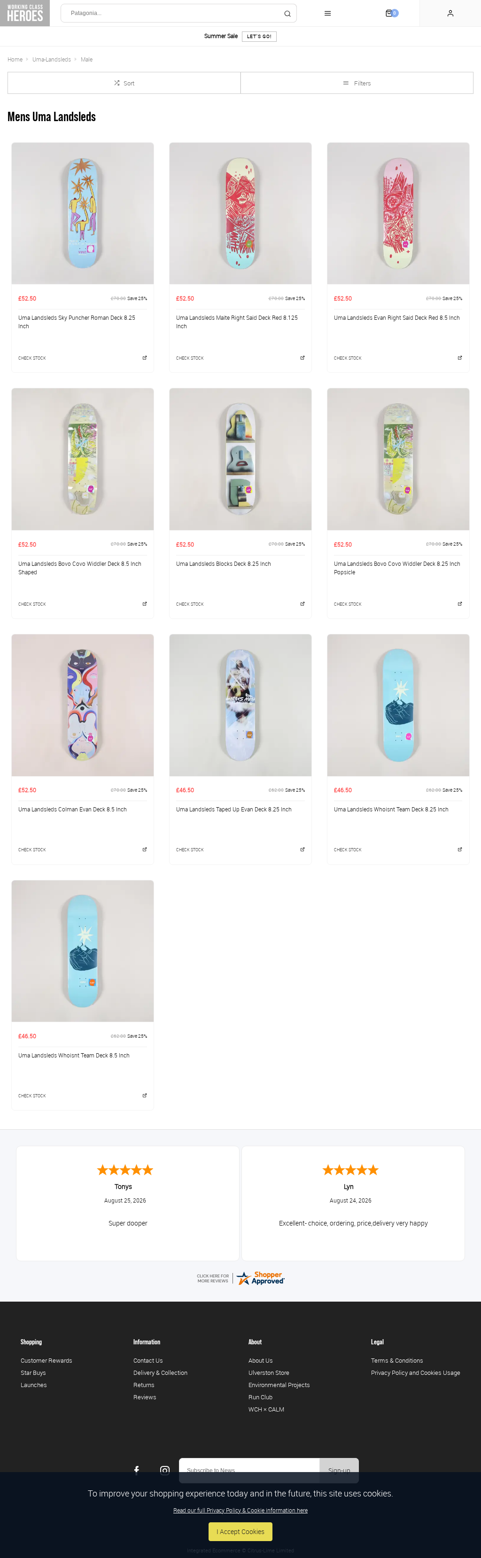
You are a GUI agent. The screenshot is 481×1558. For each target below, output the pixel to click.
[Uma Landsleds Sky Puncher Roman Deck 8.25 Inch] (82, 213)
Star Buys (33, 1372)
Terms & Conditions (397, 1360)
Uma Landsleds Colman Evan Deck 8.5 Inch (72, 809)
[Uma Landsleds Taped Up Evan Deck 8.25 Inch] (240, 705)
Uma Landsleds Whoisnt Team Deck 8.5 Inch (74, 1055)
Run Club (260, 1397)
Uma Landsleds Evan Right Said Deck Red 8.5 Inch (397, 317)
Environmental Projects (279, 1385)
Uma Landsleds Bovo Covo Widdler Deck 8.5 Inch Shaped (79, 568)
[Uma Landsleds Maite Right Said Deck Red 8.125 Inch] (240, 213)
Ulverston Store (268, 1372)
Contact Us (148, 1360)
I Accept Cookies (240, 1531)
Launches (34, 1385)
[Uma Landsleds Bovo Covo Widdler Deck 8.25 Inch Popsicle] (398, 459)
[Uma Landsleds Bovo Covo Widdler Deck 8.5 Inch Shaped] (82, 459)
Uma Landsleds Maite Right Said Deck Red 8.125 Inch (237, 322)
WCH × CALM (266, 1409)
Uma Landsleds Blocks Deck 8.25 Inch (223, 563)
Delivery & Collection (160, 1372)
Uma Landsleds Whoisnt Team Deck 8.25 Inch (391, 809)
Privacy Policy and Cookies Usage (415, 1372)
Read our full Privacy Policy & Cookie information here (240, 1510)
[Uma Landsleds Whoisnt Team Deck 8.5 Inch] (82, 951)
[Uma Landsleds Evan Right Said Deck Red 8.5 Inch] (398, 213)
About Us (260, 1360)
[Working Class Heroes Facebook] (136, 1470)
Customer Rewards (46, 1360)
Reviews (144, 1397)
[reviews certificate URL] (240, 1277)
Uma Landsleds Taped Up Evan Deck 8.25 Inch (234, 809)
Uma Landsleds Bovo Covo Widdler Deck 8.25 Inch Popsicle (397, 568)
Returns (144, 1385)
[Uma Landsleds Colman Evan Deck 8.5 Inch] (82, 705)
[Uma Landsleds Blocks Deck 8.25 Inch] (240, 459)
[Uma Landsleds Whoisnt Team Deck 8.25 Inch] (398, 705)
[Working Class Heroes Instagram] (165, 1470)
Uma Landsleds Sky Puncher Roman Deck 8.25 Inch (76, 322)
